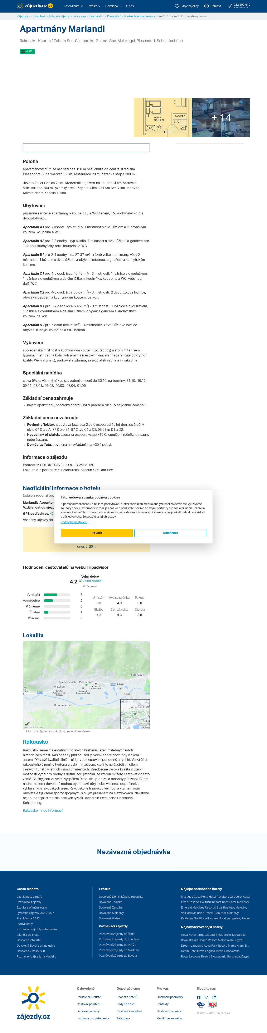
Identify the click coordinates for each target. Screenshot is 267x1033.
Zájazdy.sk (123, 1018)
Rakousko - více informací (43, 810)
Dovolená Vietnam (111, 918)
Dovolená (39, 16)
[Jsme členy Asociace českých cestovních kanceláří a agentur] (202, 1004)
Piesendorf (114, 16)
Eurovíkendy (25, 923)
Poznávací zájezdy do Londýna (119, 939)
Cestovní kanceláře (129, 1011)
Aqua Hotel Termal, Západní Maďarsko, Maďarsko (213, 934)
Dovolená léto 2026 (29, 940)
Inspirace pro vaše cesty (93, 1018)
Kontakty (163, 1004)
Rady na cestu (126, 1004)
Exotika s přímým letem (32, 907)
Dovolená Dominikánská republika (121, 896)
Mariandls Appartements (139, 16)
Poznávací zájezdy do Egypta (118, 955)
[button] (73, 6)
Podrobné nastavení (74, 522)
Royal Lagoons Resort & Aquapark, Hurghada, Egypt (215, 956)
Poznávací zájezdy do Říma (117, 934)
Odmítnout (170, 532)
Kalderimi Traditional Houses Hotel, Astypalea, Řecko (215, 918)
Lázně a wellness (28, 934)
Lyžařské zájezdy (59, 16)
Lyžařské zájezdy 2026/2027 (35, 913)
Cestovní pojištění (88, 1004)
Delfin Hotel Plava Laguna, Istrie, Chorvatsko (210, 951)
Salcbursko (96, 16)
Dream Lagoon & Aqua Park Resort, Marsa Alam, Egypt (215, 945)
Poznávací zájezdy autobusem (37, 929)
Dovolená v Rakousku (31, 951)
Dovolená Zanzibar (111, 907)
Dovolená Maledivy (111, 913)
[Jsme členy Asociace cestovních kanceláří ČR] (212, 1004)
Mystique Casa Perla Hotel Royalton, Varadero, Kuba (215, 896)
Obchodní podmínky (170, 997)
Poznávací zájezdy (29, 902)
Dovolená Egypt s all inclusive (36, 945)
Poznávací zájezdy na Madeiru (37, 956)
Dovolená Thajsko (110, 902)
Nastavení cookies (169, 1011)
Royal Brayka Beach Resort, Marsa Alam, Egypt (211, 940)
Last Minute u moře (29, 896)
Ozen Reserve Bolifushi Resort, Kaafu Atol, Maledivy (215, 902)
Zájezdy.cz (23, 16)
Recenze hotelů (127, 997)
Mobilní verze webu (169, 1018)
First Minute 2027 (28, 918)
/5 (29, 51)
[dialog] (133, 516)
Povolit (97, 532)
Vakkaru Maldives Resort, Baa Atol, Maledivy (210, 913)
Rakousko (79, 16)
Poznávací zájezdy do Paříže (117, 944)
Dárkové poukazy (88, 1011)
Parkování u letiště (89, 997)
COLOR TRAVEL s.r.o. (56, 465)
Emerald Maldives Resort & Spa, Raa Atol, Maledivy (214, 907)
